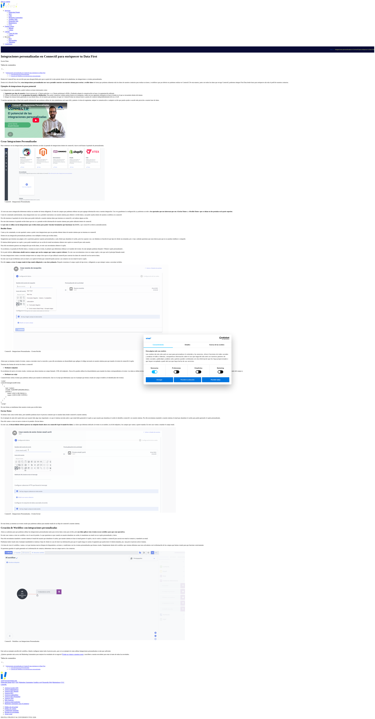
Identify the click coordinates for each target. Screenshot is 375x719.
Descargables (13, 40)
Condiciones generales (12, 710)
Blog (10, 39)
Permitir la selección (187, 380)
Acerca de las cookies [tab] (216, 345)
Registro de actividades (12, 712)
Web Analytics (9, 700)
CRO (10, 16)
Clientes (7, 31)
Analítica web (37, 682)
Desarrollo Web (13, 21)
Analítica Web (13, 19)
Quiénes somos (9, 26)
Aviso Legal (8, 714)
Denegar (159, 380)
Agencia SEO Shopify (12, 691)
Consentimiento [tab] (158, 345)
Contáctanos (8, 44)
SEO (10, 14)
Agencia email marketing (12, 702)
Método (11, 28)
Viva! (331, 49)
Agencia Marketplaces (11, 689)
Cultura (11, 30)
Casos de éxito (13, 33)
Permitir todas (215, 380)
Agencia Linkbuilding (11, 695)
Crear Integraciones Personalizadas (20, 74)
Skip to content (5, 1)
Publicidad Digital (14, 12)
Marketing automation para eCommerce (17, 703)
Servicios (7, 10)
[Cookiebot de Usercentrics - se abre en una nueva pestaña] (220, 338)
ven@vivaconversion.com (9, 680)
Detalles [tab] (187, 345)
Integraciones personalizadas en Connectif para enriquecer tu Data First (25, 73)
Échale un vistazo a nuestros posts (72, 654)
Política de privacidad (11, 707)
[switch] (176, 371)
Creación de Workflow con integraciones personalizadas (25, 76)
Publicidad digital (6, 682)
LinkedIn (4, 684)
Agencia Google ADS (11, 688)
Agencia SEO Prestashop (12, 696)
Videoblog (12, 42)
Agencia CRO (9, 698)
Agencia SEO (9, 693)
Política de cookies (10, 709)
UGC (10, 24)
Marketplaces (13, 23)
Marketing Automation (16, 17)
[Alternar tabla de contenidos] (2, 69)
